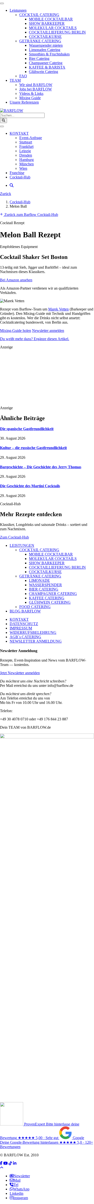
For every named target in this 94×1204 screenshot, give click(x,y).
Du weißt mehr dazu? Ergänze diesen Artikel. (34, 339)
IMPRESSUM (21, 628)
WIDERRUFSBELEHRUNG (33, 632)
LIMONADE (39, 580)
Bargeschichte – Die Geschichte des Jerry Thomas (40, 467)
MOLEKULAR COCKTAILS (53, 559)
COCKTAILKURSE (45, 572)
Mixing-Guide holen (15, 330)
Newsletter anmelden (48, 330)
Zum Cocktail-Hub (14, 537)
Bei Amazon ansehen (16, 280)
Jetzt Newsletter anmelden (20, 673)
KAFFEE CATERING (46, 598)
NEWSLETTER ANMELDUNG (36, 641)
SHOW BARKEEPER (47, 563)
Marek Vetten (58, 309)
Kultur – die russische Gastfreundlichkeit (33, 448)
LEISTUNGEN (22, 545)
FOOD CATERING (35, 607)
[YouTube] (5, 1163)
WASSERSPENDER (45, 585)
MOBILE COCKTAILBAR (51, 554)
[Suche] (3, 120)
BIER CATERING (43, 589)
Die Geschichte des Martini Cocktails (30, 486)
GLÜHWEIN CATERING (50, 602)
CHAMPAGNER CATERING (53, 594)
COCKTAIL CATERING (39, 550)
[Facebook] (1, 1163)
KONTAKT (19, 619)
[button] (11, 185)
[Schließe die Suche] (2, 126)
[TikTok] (10, 1163)
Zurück (5, 194)
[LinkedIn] (14, 1163)
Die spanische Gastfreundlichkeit (27, 429)
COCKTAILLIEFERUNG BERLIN (57, 567)
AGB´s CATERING (25, 637)
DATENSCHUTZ (24, 624)
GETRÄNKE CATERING (40, 576)
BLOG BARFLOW (25, 611)
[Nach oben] (1, 1168)
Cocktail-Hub (20, 202)
